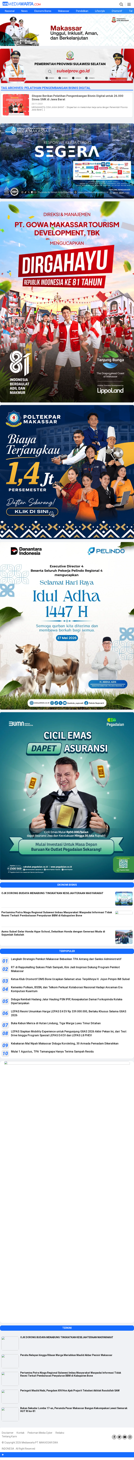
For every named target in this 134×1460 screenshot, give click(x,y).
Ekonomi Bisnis (42, 11)
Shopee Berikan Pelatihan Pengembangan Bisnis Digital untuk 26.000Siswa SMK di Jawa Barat (77, 97)
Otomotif (117, 11)
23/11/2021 (37, 104)
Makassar (63, 11)
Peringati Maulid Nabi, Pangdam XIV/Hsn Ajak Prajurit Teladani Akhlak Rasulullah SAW (70, 1390)
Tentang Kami (9, 1436)
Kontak (20, 1432)
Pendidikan (82, 11)
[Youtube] (124, 1437)
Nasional (9, 11)
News (24, 11)
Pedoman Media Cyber (40, 1432)
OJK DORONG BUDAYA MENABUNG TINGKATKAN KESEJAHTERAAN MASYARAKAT (66, 1337)
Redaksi (59, 1432)
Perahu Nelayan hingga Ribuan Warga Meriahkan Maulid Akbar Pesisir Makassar (66, 1355)
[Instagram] (130, 1437)
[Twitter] (119, 1437)
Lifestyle (100, 11)
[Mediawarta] (21, 4)
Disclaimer (7, 1432)
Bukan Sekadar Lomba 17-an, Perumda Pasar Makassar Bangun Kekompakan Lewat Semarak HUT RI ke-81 (73, 1410)
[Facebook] (114, 1437)
